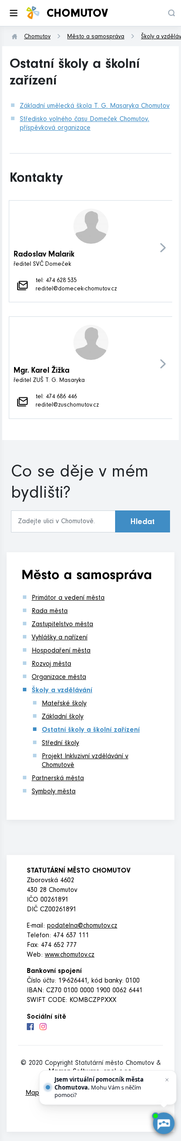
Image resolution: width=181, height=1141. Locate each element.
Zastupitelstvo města (62, 624)
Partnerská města (58, 778)
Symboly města (54, 792)
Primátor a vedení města (68, 598)
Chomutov (37, 37)
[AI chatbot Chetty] (163, 1123)
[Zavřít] (167, 1080)
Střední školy (60, 743)
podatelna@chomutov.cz (82, 926)
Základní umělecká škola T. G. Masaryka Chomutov (95, 106)
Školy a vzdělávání (62, 690)
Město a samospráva (95, 37)
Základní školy (62, 717)
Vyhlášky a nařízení (59, 638)
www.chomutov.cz (69, 955)
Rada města (50, 611)
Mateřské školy (64, 704)
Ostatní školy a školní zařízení (91, 730)
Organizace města (59, 677)
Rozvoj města (51, 664)
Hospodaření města (61, 651)
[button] (171, 13)
